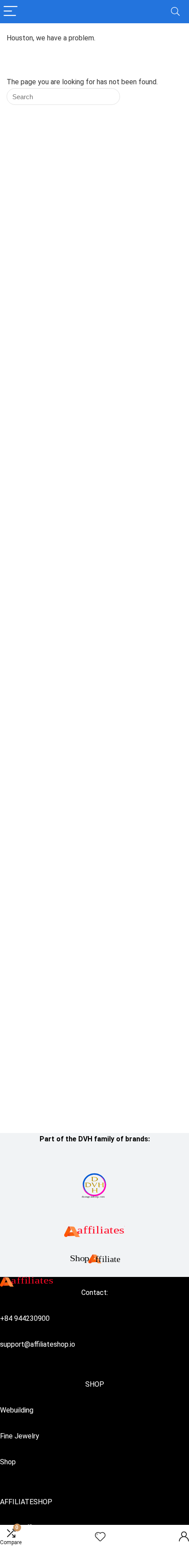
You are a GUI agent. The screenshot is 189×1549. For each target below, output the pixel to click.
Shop (8, 1462)
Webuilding (16, 1410)
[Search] (175, 11)
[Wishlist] (100, 1537)
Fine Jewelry (19, 1436)
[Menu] (10, 11)
